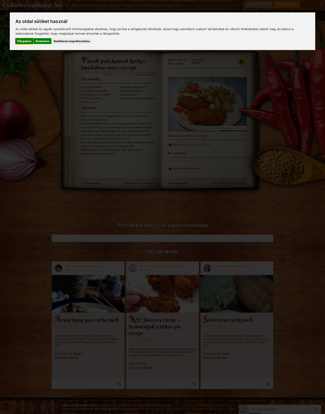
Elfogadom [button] (24, 41)
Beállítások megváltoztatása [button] (72, 41)
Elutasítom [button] (42, 41)
